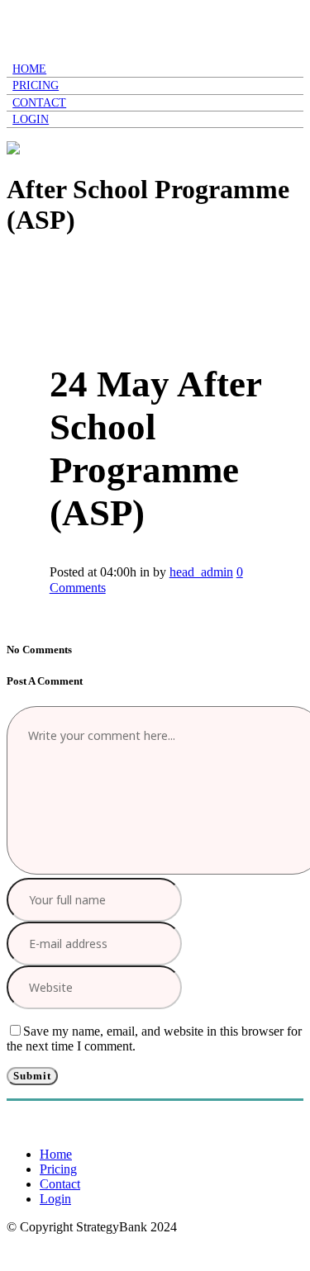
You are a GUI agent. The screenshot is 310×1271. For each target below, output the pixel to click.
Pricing (58, 1169)
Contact (60, 1184)
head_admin (201, 572)
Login (55, 1199)
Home (56, 1154)
